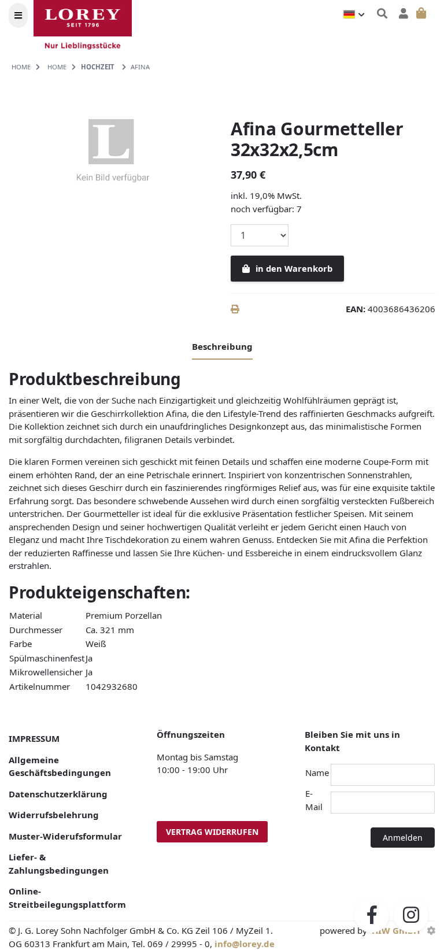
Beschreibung (222, 346)
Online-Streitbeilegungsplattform (67, 897)
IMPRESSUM (34, 738)
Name (317, 772)
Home (21, 66)
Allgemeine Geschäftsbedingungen (60, 766)
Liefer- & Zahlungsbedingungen (59, 863)
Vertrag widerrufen (212, 831)
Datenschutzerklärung (58, 794)
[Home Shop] (90, 27)
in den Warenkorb (294, 268)
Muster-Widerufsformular (65, 836)
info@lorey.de (244, 943)
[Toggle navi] (18, 15)
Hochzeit (97, 66)
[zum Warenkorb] (421, 13)
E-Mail (314, 800)
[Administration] (431, 930)
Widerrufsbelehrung (54, 814)
